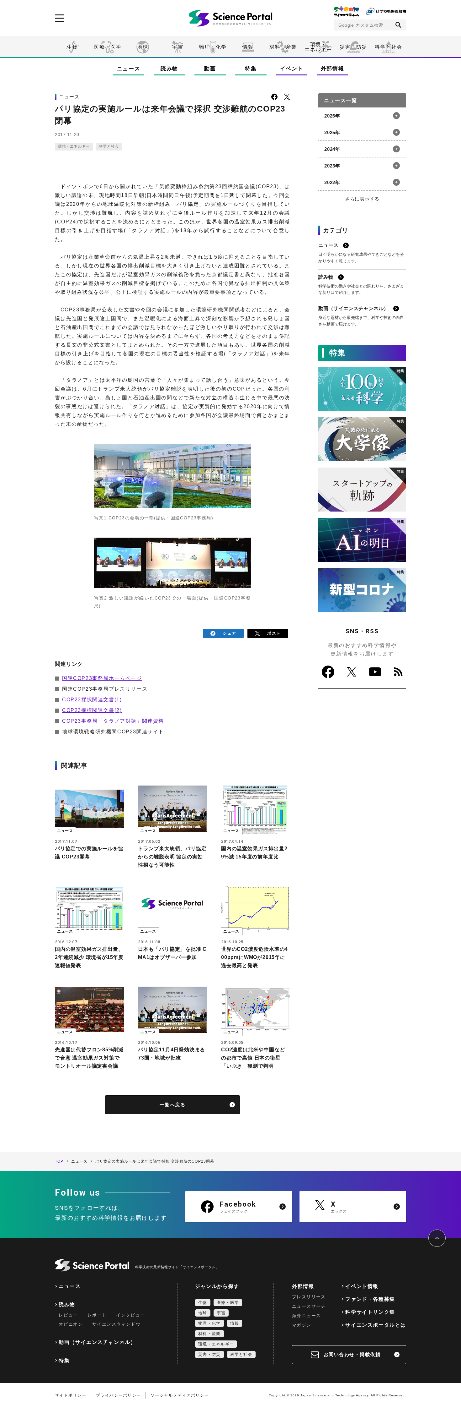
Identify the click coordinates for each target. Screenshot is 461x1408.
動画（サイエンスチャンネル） (97, 1342)
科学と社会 (388, 47)
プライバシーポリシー (118, 1395)
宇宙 (177, 47)
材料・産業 (283, 47)
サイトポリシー (70, 1395)
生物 (72, 47)
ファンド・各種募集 (370, 1299)
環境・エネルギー (74, 146)
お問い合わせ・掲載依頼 (352, 1354)
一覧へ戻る (173, 1104)
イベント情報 (362, 1286)
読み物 (169, 69)
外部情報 (332, 69)
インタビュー (130, 1315)
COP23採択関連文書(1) (92, 699)
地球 (142, 47)
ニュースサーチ (309, 1306)
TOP (59, 1161)
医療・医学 (107, 47)
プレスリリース (309, 1296)
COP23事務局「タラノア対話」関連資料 (114, 721)
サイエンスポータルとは (375, 1325)
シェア (229, 633)
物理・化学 (213, 47)
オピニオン (71, 1324)
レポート (97, 1315)
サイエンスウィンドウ (116, 1324)
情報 (247, 47)
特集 (251, 69)
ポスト (274, 633)
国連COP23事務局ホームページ (102, 678)
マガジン (301, 1325)
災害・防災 (353, 47)
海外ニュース (306, 1315)
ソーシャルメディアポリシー (180, 1395)
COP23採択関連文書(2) (92, 710)
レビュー (68, 1315)
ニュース (128, 69)
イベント (292, 69)
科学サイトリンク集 (370, 1312)
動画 (210, 69)
